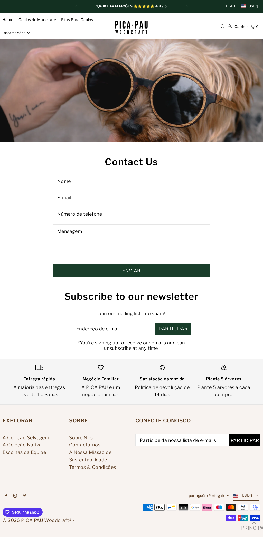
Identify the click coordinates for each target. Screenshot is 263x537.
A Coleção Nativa (22, 445)
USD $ (254, 6)
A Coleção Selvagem (26, 437)
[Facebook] (6, 496)
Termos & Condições (92, 467)
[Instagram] (15, 496)
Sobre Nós (81, 437)
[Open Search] (222, 26)
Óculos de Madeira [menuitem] (35, 19)
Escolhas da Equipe (24, 452)
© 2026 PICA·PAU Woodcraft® (37, 520)
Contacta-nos (84, 445)
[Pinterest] (24, 496)
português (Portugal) (206, 495)
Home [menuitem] (8, 19)
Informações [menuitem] (14, 33)
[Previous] (76, 6)
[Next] (187, 6)
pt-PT (231, 6)
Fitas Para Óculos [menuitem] (77, 19)
